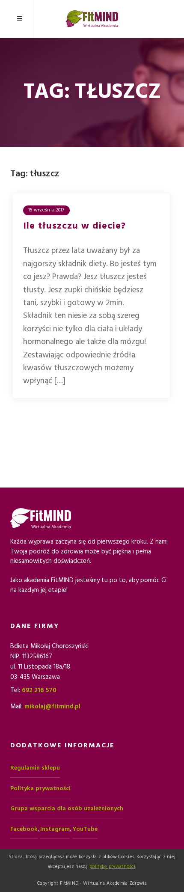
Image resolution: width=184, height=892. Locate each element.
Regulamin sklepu (35, 768)
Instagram (55, 829)
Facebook (24, 829)
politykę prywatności (112, 866)
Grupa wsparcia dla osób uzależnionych (66, 808)
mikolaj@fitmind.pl (52, 706)
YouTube (85, 829)
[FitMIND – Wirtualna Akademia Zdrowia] (91, 18)
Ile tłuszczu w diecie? (74, 225)
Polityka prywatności (40, 788)
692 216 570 (39, 690)
